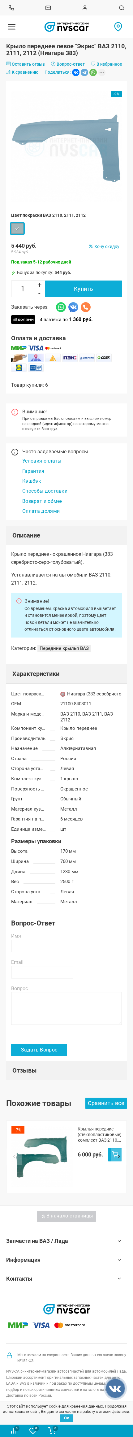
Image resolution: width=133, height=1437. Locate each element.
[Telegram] (84, 72)
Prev (14, 1156)
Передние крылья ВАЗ (64, 648)
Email (17, 962)
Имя (16, 936)
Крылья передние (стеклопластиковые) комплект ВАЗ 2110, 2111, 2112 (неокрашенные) (100, 1134)
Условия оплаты (41, 461)
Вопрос (19, 988)
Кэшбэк (31, 481)
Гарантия (33, 471)
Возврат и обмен (42, 501)
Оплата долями (41, 511)
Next (119, 1156)
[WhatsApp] (93, 72)
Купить (83, 288)
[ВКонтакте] (75, 72)
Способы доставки (44, 491)
